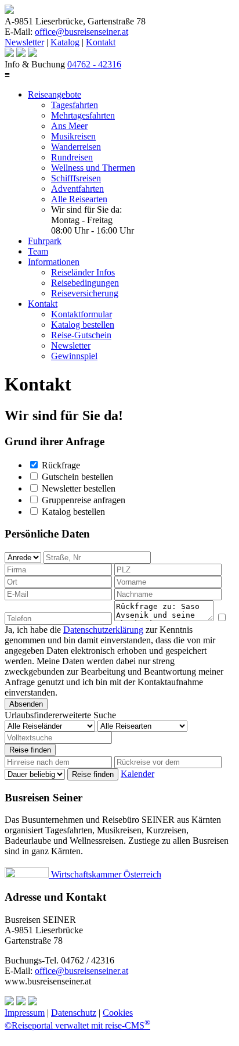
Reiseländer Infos (83, 272)
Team (38, 251)
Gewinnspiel (74, 356)
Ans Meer (69, 126)
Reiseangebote (54, 94)
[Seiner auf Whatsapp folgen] (21, 54)
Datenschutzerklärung (103, 630)
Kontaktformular (81, 314)
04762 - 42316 (94, 64)
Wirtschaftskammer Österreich (105, 874)
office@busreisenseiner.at (81, 32)
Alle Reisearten (79, 199)
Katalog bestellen (82, 324)
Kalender (137, 774)
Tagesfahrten (74, 105)
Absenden (26, 704)
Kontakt (100, 42)
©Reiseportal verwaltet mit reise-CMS (77, 1025)
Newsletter (24, 42)
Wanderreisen (76, 147)
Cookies (118, 1013)
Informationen (53, 262)
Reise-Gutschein (81, 335)
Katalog (64, 42)
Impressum (25, 1013)
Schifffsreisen (76, 178)
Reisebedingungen (85, 283)
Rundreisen (72, 157)
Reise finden (30, 750)
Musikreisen (73, 136)
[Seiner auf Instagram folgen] (9, 54)
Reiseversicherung (84, 293)
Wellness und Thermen (93, 168)
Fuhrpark (44, 241)
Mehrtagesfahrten (83, 115)
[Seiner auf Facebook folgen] (32, 54)
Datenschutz (73, 1013)
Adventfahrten (77, 189)
